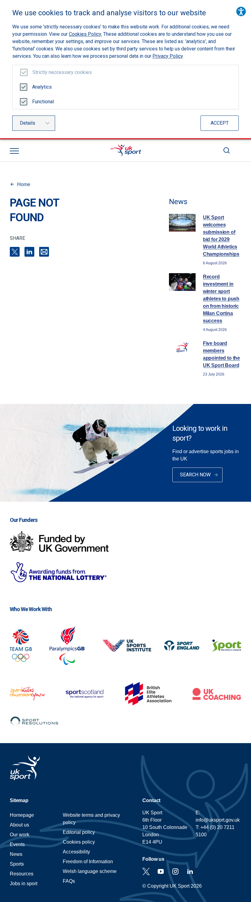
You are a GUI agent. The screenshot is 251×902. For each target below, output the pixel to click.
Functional (43, 102)
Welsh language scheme (90, 871)
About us (19, 824)
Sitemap (19, 800)
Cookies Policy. (85, 34)
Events (17, 844)
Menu (14, 151)
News (16, 854)
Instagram (175, 871)
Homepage (125, 150)
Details (27, 123)
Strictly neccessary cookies (62, 72)
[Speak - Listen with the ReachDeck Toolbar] (241, 11)
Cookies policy (79, 842)
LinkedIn (29, 252)
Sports (17, 864)
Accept (220, 123)
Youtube (160, 871)
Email (44, 252)
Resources (21, 873)
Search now (195, 475)
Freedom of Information (88, 861)
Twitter (146, 871)
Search (226, 150)
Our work (19, 834)
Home (23, 184)
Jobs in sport (23, 883)
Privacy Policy (167, 56)
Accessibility (76, 851)
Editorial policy (79, 832)
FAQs (69, 881)
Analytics (42, 87)
